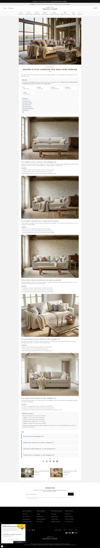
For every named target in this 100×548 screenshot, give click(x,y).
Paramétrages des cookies (7, 536)
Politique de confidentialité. (33, 498)
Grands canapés (36, 14)
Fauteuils (73, 14)
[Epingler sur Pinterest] (53, 461)
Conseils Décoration (50, 66)
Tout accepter (19, 542)
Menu (5, 8)
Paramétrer (7, 542)
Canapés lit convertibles (54, 14)
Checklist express (25, 110)
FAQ (23, 111)
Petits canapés (21, 14)
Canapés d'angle (44, 14)
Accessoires (79, 14)
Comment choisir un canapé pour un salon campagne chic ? (39, 455)
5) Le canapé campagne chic (28, 108)
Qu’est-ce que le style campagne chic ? (33, 436)
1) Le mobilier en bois (26, 100)
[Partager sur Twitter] (46, 461)
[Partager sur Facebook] (43, 461)
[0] (95, 8)
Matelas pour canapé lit (65, 14)
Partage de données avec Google (8, 535)
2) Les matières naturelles (27, 102)
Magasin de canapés (64, 4)
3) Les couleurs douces (26, 104)
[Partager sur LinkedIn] (57, 461)
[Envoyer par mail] (50, 461)
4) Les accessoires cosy (27, 106)
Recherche (11, 8)
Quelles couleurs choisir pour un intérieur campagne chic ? (38, 442)
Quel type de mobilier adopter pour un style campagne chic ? (39, 448)
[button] (2, 546)
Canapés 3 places (28, 14)
